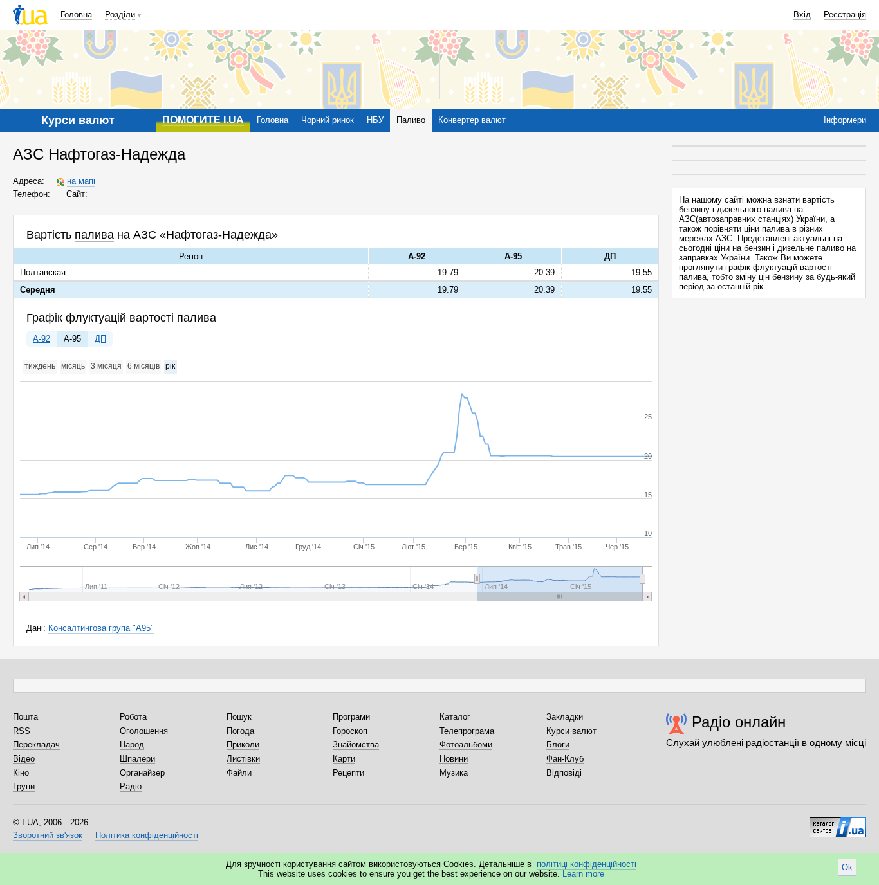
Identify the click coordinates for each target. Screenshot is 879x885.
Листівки (243, 758)
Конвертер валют (472, 120)
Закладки (564, 717)
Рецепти (348, 773)
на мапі (81, 181)
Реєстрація (845, 14)
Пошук (239, 717)
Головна (76, 14)
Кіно (21, 773)
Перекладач (36, 744)
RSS (21, 731)
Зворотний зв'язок (47, 835)
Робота (133, 717)
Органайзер (142, 773)
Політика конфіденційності (146, 835)
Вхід (802, 14)
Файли (239, 773)
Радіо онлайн (739, 722)
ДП (100, 338)
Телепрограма (466, 731)
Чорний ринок (327, 120)
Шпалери (137, 758)
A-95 (72, 338)
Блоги (557, 744)
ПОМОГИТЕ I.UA (203, 119)
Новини (453, 758)
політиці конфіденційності (586, 864)
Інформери (845, 120)
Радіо (131, 786)
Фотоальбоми (465, 744)
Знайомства (356, 744)
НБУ (375, 120)
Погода (240, 731)
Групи (24, 786)
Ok (847, 867)
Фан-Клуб (565, 758)
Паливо (410, 120)
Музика (453, 773)
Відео (24, 758)
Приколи (243, 744)
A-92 (41, 338)
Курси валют (571, 731)
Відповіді (564, 773)
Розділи (120, 14)
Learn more (583, 874)
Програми (351, 717)
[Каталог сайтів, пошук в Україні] (838, 822)
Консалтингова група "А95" (101, 628)
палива (94, 234)
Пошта (25, 717)
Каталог (454, 717)
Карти (344, 758)
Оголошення (144, 731)
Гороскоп (350, 731)
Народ (132, 744)
